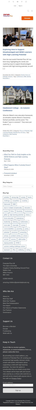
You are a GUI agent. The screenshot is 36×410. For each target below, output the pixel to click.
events (6, 211)
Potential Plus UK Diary (19, 132)
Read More (6, 78)
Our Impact (7, 305)
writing (28, 250)
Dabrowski (7, 204)
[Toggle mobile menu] (32, 11)
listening (15, 222)
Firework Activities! (10, 173)
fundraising (28, 211)
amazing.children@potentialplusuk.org (16, 282)
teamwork (7, 250)
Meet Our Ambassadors (11, 303)
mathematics (24, 222)
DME (25, 76)
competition (15, 200)
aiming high (15, 197)
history (28, 214)
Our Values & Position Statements (14, 308)
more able (7, 225)
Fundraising (7, 331)
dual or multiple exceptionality (13, 207)
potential (6, 232)
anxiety (23, 197)
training (29, 76)
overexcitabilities (9, 229)
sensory (13, 239)
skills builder (22, 239)
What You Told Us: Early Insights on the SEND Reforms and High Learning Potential (17, 157)
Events (23, 75)
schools (6, 239)
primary (6, 236)
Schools (10, 76)
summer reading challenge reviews (14, 246)
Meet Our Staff (8, 299)
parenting (19, 229)
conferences (20, 76)
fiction (12, 211)
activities (6, 197)
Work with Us (7, 333)
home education (9, 218)
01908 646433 (8, 278)
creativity (24, 200)
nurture (23, 225)
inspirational (20, 218)
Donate (27, 18)
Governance (7, 312)
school (25, 236)
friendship (19, 211)
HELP (10, 134)
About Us (6, 296)
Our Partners (7, 310)
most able (16, 225)
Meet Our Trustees (9, 301)
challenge (7, 200)
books (30, 197)
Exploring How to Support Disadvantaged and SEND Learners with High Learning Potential (17, 52)
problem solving (16, 236)
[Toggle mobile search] (28, 11)
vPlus (14, 250)
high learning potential (16, 214)
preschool (15, 232)
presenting (23, 232)
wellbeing (21, 250)
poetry (27, 229)
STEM (17, 243)
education (27, 207)
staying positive (8, 243)
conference (6, 134)
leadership (7, 222)
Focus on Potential (24, 131)
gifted (5, 214)
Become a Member (9, 326)
